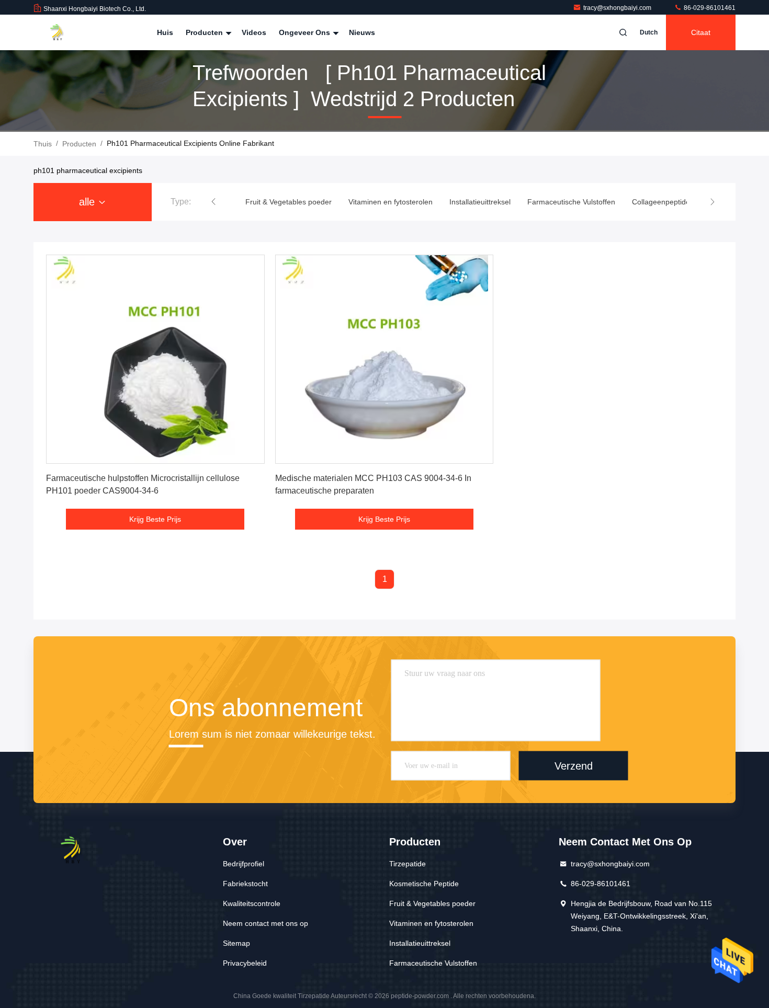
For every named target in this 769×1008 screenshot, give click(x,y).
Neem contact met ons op (265, 923)
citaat (700, 32)
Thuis (42, 144)
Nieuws (362, 32)
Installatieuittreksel (419, 943)
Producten (205, 32)
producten (79, 144)
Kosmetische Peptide (424, 883)
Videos (254, 32)
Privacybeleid (245, 963)
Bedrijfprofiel (243, 864)
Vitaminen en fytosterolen (431, 923)
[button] (213, 202)
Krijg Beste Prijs (155, 519)
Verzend (574, 765)
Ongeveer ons (305, 32)
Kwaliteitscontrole (251, 903)
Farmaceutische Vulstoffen (433, 963)
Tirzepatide (407, 864)
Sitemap (236, 943)
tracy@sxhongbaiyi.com (618, 8)
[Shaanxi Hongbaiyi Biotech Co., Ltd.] (66, 32)
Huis (165, 32)
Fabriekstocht (245, 883)
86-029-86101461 (709, 8)
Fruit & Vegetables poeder (432, 903)
